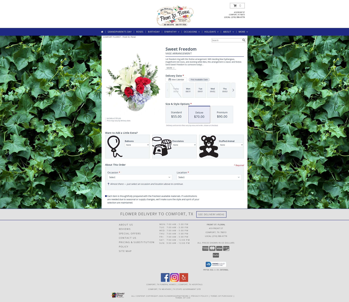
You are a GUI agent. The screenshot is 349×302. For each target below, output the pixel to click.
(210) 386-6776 (238, 17)
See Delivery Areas (211, 214)
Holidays (210, 31)
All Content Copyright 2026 (147, 296)
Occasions (190, 31)
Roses (139, 31)
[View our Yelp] (183, 281)
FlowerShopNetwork (176, 296)
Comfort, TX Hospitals (190, 284)
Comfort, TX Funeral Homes (161, 284)
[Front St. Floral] (175, 15)
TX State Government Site (187, 289)
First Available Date (199, 79)
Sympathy (170, 31)
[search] (244, 40)
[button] (237, 5)
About (227, 31)
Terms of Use (183, 298)
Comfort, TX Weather (159, 289)
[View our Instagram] (174, 281)
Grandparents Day (120, 31)
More (242, 31)
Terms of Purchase (222, 296)
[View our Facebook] (165, 281)
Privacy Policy (199, 296)
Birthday (154, 31)
